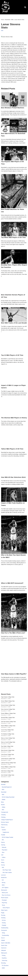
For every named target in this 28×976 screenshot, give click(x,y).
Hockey (3, 865)
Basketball (7, 19)
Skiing (3, 932)
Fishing (3, 955)
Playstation (4, 849)
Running (3, 915)
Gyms (2, 860)
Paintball (4, 925)
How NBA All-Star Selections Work (13, 477)
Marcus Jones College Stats (8, 738)
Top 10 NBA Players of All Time (12, 355)
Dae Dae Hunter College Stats (8, 721)
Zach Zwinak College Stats (7, 775)
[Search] (25, 7)
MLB (3, 789)
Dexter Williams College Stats (8, 713)
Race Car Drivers (6, 895)
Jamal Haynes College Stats (8, 758)
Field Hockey (4, 824)
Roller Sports (4, 910)
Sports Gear (4, 945)
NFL (3, 839)
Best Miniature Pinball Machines (12, 108)
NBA (12, 19)
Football (3, 834)
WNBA (3, 799)
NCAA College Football (7, 837)
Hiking (2, 862)
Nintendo (4, 847)
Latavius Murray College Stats (8, 762)
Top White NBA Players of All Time (13, 237)
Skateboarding (4, 927)
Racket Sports (4, 897)
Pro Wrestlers (5, 965)
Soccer (3, 937)
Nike (3, 809)
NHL (3, 867)
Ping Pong (4, 902)
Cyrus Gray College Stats (7, 729)
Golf (2, 854)
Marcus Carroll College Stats (8, 742)
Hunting (4, 922)
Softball (3, 940)
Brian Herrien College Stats (7, 750)
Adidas (3, 807)
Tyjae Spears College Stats (7, 697)
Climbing (3, 817)
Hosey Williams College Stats (8, 766)
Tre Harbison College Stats (7, 734)
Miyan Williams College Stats (8, 725)
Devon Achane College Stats (8, 705)
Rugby (2, 912)
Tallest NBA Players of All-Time (12, 449)
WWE (3, 968)
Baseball (3, 784)
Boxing (3, 882)
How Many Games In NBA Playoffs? (13, 674)
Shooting (3, 917)
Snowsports (4, 930)
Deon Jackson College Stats (8, 709)
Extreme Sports (5, 822)
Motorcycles (5, 892)
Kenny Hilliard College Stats (8, 701)
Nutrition (4, 829)
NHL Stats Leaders (7, 872)
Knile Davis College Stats (7, 770)
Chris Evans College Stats (7, 754)
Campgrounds (4, 812)
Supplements (6, 832)
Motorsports (4, 890)
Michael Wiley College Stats (8, 717)
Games (3, 842)
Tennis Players (6, 907)
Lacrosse (3, 875)
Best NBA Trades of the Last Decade (14, 323)
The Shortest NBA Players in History (14, 418)
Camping (3, 814)
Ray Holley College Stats (7, 746)
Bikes (2, 802)
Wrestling (3, 963)
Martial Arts (4, 877)
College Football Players (7, 819)
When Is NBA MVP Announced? (12, 583)
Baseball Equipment (7, 787)
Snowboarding (5, 935)
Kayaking (4, 958)
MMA (3, 885)
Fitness (3, 827)
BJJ (3, 880)
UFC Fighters (5, 887)
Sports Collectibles (5, 942)
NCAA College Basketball (8, 797)
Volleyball (3, 950)
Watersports (4, 953)
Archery (4, 920)
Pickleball (4, 900)
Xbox (3, 852)
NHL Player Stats (7, 870)
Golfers (3, 857)
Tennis (3, 905)
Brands (3, 804)
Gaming (3, 844)
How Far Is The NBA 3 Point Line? (13, 633)
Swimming (4, 960)
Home (2, 19)
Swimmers (3, 947)
